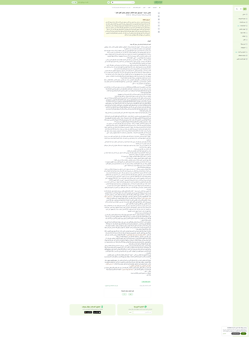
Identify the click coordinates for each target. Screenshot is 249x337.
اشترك (130, 312)
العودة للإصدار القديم (241, 59)
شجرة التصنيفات (241, 19)
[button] (159, 13)
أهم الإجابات (241, 26)
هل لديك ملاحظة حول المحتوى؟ (111, 286)
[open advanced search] (113, 2)
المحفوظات (243, 48)
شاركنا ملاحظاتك (241, 56)
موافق (243, 333)
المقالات (243, 36)
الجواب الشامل (242, 29)
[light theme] (241, 9)
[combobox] (124, 2)
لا (124, 294)
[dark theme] (237, 9)
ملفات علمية (243, 33)
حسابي (244, 14)
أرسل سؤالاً (243, 44)
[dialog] (235, 331)
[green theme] (245, 9)
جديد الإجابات (242, 22)
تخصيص (224, 333)
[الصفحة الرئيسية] (159, 7)
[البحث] (108, 2)
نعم (130, 294)
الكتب (244, 40)
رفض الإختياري (236, 333)
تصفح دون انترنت (240, 52)
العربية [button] (73, 2)
